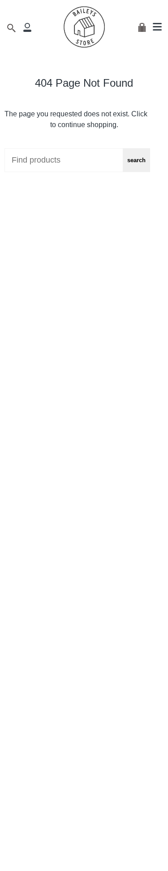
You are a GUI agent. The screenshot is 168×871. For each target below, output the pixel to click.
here (156, 114)
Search (136, 160)
